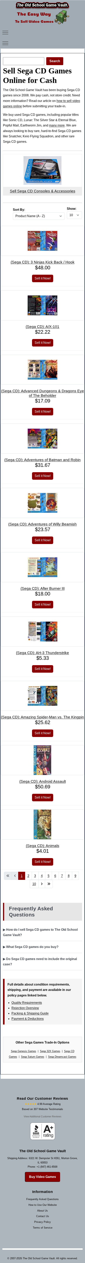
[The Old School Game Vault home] (42, 3)
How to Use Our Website (42, 1204)
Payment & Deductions (27, 1018)
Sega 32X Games (50, 1051)
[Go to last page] (49, 884)
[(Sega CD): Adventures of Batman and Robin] (42, 426)
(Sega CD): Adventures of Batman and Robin (42, 460)
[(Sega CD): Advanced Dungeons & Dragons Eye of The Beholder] (42, 357)
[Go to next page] (41, 884)
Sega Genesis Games (23, 1051)
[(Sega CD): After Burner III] (42, 555)
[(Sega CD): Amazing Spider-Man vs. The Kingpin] (42, 683)
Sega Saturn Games (32, 1056)
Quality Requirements (26, 1002)
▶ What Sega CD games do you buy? (31, 947)
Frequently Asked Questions (42, 1199)
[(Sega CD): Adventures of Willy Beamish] (42, 490)
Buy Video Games (42, 1176)
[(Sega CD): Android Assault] (42, 748)
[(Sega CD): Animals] (42, 812)
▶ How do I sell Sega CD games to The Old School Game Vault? (40, 932)
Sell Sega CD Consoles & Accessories (42, 191)
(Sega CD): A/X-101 (42, 327)
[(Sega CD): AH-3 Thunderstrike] (42, 619)
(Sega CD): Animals (42, 846)
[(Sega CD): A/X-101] (42, 293)
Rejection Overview (25, 1008)
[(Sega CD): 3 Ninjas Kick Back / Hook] (42, 228)
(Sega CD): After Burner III (43, 588)
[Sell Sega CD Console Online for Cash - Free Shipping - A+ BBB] (42, 158)
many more (57, 125)
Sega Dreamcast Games (62, 1056)
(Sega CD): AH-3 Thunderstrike (42, 653)
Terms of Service (42, 1227)
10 (34, 884)
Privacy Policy (42, 1221)
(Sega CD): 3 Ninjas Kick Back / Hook (43, 262)
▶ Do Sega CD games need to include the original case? (40, 961)
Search (54, 61)
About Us (42, 1210)
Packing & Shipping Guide (30, 1013)
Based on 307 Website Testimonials (42, 1109)
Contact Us (42, 1216)
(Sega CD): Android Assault (42, 781)
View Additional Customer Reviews (42, 1116)
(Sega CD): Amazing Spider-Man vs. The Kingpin (42, 717)
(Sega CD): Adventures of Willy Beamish (42, 524)
